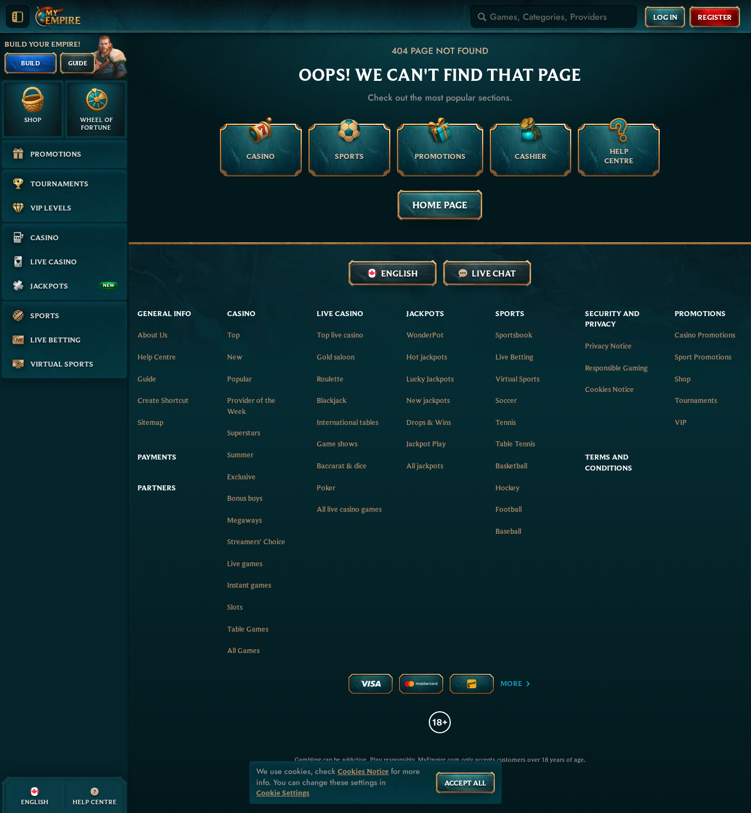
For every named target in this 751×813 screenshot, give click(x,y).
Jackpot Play (426, 444)
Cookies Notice (609, 389)
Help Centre (156, 357)
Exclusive (241, 477)
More (511, 683)
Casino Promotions (705, 335)
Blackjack (331, 400)
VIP (681, 422)
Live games (244, 563)
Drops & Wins (428, 422)
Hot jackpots (426, 357)
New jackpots (428, 400)
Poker (326, 488)
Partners (156, 488)
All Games (243, 650)
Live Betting (514, 357)
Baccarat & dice (342, 466)
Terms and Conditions (608, 462)
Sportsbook (513, 335)
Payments (156, 457)
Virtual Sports (517, 379)
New (234, 357)
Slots (234, 607)
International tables (347, 422)
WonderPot (425, 335)
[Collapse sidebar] (18, 17)
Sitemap (150, 422)
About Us (152, 335)
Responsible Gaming (616, 368)
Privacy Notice (608, 346)
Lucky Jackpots (430, 379)
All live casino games (349, 509)
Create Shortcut (163, 400)
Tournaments (696, 400)
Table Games (247, 629)
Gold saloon (336, 357)
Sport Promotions (703, 357)
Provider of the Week (251, 405)
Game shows (337, 444)
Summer (240, 455)
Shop (683, 379)
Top (233, 335)
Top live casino (340, 335)
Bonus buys (244, 498)
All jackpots (424, 466)
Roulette (330, 379)
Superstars (243, 433)
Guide (146, 379)
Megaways (244, 520)
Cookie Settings (283, 793)
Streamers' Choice (256, 541)
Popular (239, 379)
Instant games (249, 585)
